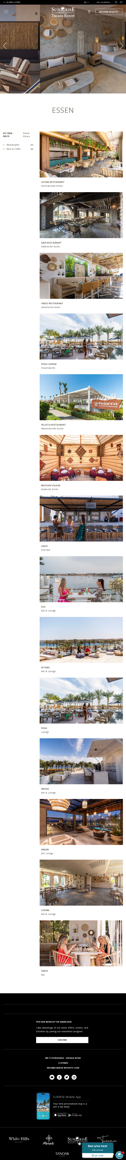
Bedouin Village (51, 485)
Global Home (13, 2)
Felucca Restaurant (53, 424)
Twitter (66, 1077)
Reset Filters (26, 135)
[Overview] (19, 1142)
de (85, 2)
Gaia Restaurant (51, 242)
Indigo (45, 788)
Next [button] (120, 46)
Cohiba (45, 910)
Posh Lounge (49, 364)
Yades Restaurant (52, 303)
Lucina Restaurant (53, 182)
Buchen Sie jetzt (108, 11)
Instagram (74, 1077)
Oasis (44, 546)
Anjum (45, 849)
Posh (44, 728)
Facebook (59, 1077)
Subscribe (62, 1040)
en (86, 6)
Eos (43, 606)
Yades (44, 970)
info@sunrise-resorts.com (63, 1067)
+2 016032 (63, 1062)
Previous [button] (6, 46)
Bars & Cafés (13, 148)
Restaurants (12, 144)
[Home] (77, 1146)
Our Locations (103, 2)
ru (86, 11)
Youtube (51, 1077)
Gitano (45, 667)
